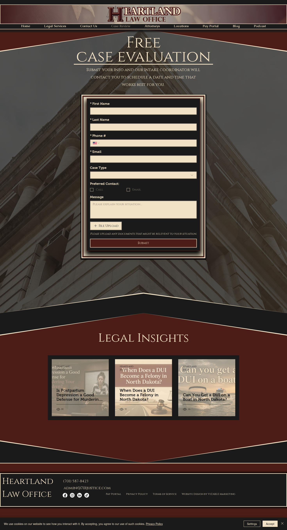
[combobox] (143, 175)
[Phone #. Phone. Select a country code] (96, 143)
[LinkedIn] (79, 495)
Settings (252, 524)
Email (95, 152)
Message (96, 197)
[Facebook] (65, 495)
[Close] (282, 524)
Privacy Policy (154, 524)
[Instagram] (72, 495)
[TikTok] (86, 495)
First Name (100, 104)
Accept (270, 524)
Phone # (98, 136)
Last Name (99, 120)
